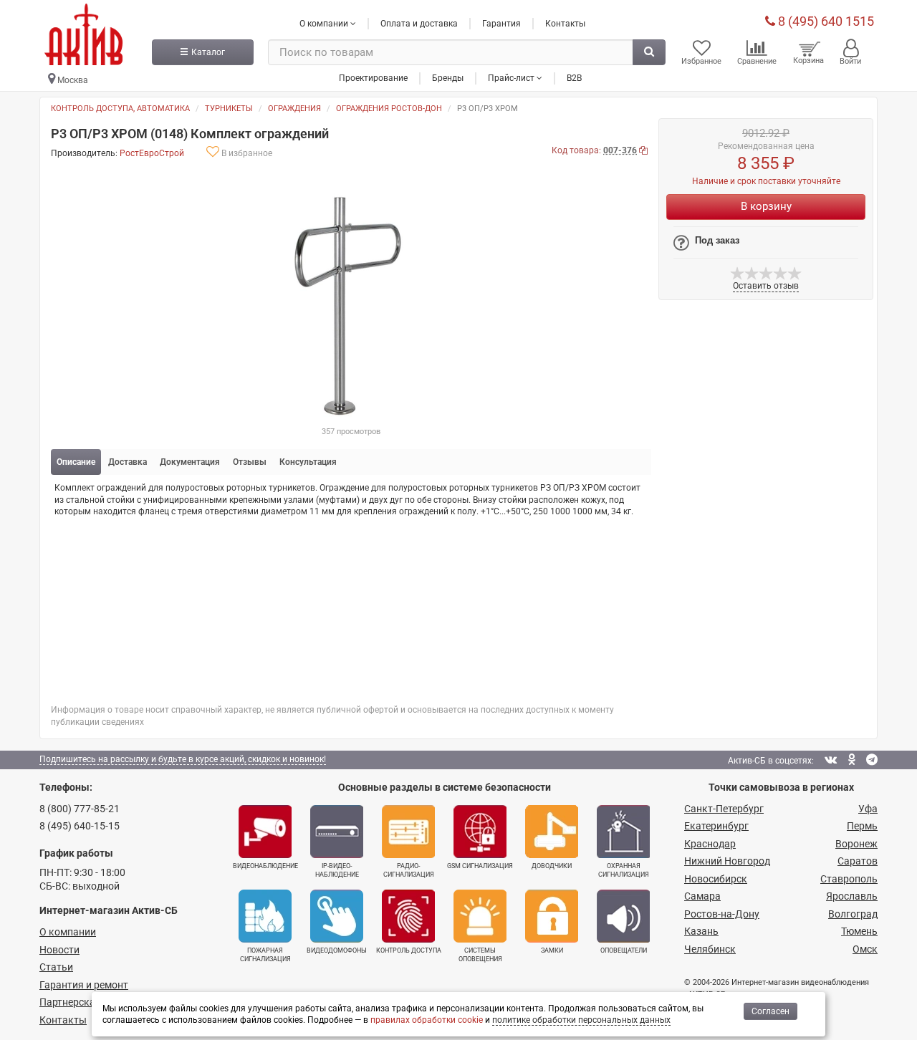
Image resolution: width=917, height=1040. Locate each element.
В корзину (766, 206)
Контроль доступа (408, 950)
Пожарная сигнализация (265, 955)
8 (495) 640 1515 (824, 21)
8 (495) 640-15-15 (79, 826)
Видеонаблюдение (265, 866)
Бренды (448, 78)
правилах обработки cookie (426, 1020)
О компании (67, 932)
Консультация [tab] (308, 462)
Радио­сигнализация (408, 870)
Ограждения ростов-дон (389, 108)
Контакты (565, 24)
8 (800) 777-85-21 (79, 808)
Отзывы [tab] (250, 462)
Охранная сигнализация (623, 870)
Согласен (770, 1011)
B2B (574, 78)
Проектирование (373, 78)
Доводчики (552, 866)
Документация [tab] (190, 462)
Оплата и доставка (419, 24)
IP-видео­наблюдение (337, 870)
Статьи (56, 967)
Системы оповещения (480, 955)
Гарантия (501, 24)
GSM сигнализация (480, 866)
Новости (59, 949)
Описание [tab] (76, 462)
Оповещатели (623, 950)
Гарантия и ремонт (83, 985)
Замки (552, 950)
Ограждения (294, 108)
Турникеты (229, 108)
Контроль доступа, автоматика (120, 108)
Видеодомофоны (337, 950)
